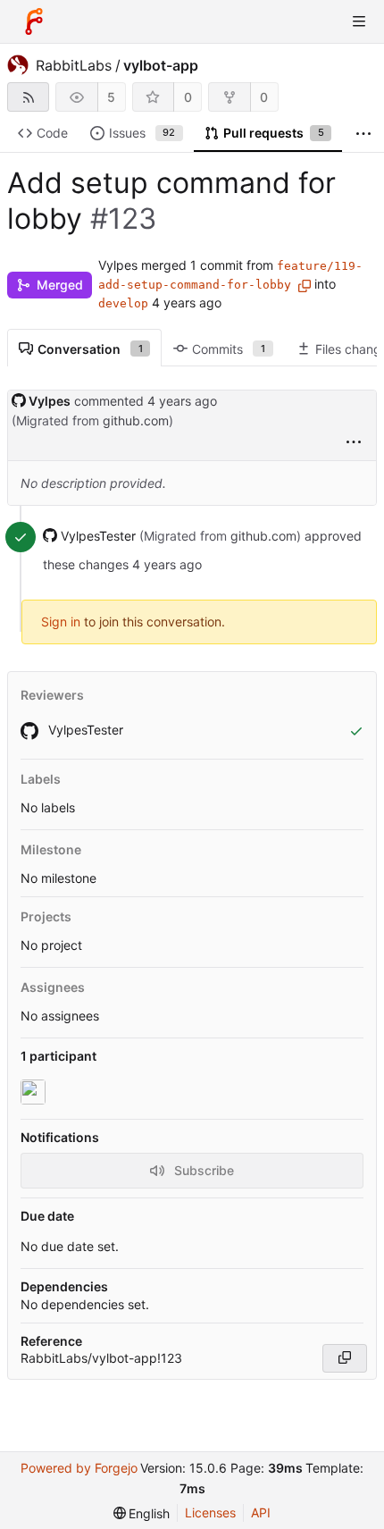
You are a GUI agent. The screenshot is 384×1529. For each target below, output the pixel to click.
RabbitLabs (74, 65)
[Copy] (344, 1358)
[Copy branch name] (304, 286)
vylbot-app (160, 65)
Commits (228, 349)
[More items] (363, 133)
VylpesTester (84, 729)
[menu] (353, 443)
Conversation (90, 349)
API (261, 1512)
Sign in (60, 621)
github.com (136, 420)
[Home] (34, 21)
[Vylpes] (35, 1092)
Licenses (210, 1512)
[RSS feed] (28, 97)
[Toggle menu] (359, 21)
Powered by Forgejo (79, 1467)
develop (123, 303)
